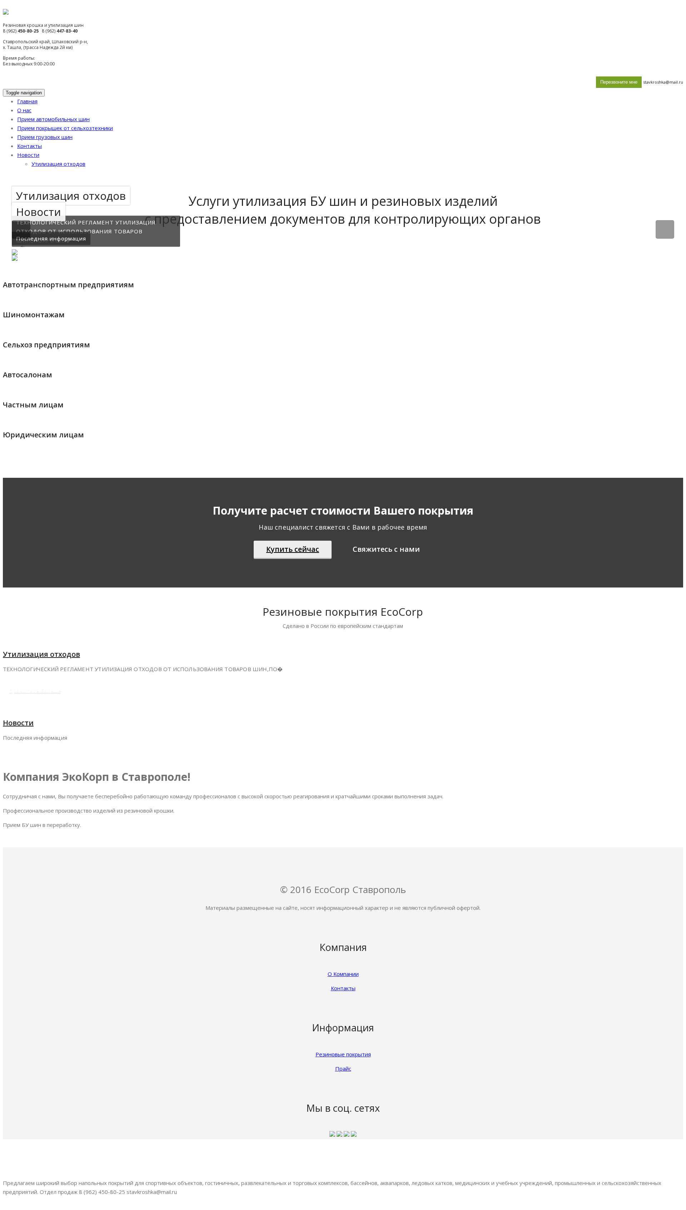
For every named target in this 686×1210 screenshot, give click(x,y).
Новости (28, 154)
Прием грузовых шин (45, 136)
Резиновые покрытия (343, 1054)
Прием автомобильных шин (53, 119)
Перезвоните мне (618, 82)
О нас (24, 110)
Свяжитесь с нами (386, 549)
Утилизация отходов (58, 163)
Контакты (29, 145)
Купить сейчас (292, 549)
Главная (27, 101)
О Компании (343, 973)
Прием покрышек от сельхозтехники (65, 128)
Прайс (343, 1068)
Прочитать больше (146, 261)
